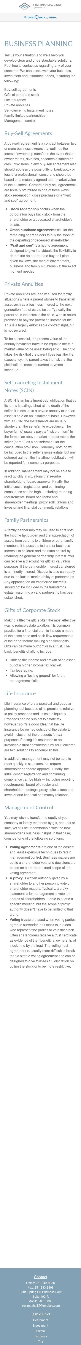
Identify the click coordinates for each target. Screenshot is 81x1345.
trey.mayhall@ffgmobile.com (40, 1305)
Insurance (40, 1336)
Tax (40, 1341)
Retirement (40, 1320)
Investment (40, 1325)
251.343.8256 (45, 1283)
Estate (40, 1331)
